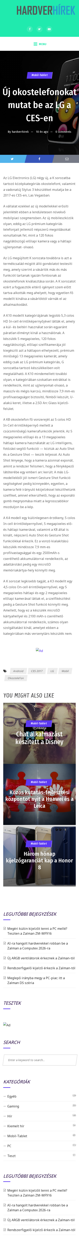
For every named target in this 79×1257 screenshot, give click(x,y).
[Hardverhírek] (45, 11)
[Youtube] (49, 29)
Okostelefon (15, 678)
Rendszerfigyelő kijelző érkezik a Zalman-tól (41, 968)
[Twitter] (39, 29)
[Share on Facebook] (39, 159)
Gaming (13, 1106)
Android (18, 671)
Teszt (11, 1156)
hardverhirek (20, 132)
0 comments (63, 132)
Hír (9, 1116)
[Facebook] (30, 29)
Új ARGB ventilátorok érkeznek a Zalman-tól (41, 958)
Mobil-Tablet (39, 75)
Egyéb (11, 1096)
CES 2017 (37, 671)
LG (52, 671)
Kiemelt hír (15, 1126)
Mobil (65, 671)
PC (9, 1146)
